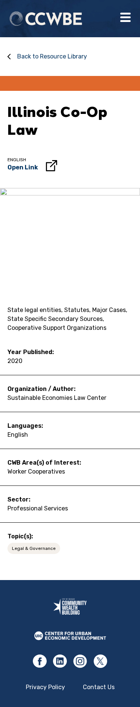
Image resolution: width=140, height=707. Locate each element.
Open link (22, 167)
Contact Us (99, 687)
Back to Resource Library (52, 56)
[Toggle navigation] (125, 19)
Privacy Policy (45, 687)
